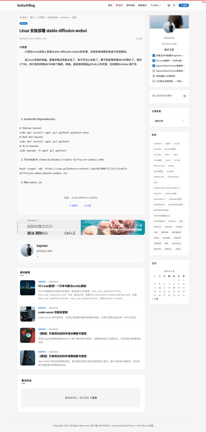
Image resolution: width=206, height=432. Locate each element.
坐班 (181, 221)
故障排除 (164, 232)
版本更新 (166, 238)
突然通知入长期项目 (165, 76)
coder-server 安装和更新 (53, 312)
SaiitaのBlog (26, 5)
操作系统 (52, 17)
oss (155, 182)
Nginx (171, 166)
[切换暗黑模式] (169, 5)
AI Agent (158, 144)
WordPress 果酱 (145, 426)
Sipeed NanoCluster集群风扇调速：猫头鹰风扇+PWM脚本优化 (170, 66)
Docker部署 (170, 149)
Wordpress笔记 (161, 210)
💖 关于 (119, 5)
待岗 (155, 232)
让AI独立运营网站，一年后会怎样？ (170, 81)
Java (175, 155)
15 (174, 288)
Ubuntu (65, 17)
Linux (168, 160)
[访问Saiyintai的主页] (169, 27)
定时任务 (157, 227)
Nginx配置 (158, 171)
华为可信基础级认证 (162, 216)
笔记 (32, 17)
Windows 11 (159, 199)
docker (157, 149)
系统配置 (157, 243)
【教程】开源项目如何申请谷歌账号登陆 (62, 333)
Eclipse (157, 155)
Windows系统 (175, 199)
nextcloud (159, 166)
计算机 (41, 17)
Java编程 (158, 160)
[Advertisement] (81, 91)
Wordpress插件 (175, 204)
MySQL (177, 160)
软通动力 (168, 249)
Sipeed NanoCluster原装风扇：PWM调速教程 (170, 71)
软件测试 (130, 5)
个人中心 (154, 5)
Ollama (170, 171)
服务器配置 (176, 232)
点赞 (74, 206)
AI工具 (176, 144)
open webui (173, 177)
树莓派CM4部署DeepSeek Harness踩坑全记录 (170, 55)
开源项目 (179, 227)
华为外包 (172, 221)
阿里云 (178, 249)
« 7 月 (155, 299)
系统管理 (177, 238)
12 (159, 288)
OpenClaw (159, 177)
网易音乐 (142, 5)
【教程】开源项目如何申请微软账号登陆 (62, 356)
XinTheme (130, 426)
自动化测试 (176, 243)
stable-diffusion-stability (84, 198)
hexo (167, 155)
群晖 (166, 243)
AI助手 (168, 144)
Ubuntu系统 (170, 193)
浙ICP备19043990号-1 (100, 426)
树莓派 (156, 238)
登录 (185, 5)
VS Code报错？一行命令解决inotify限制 (62, 286)
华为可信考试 (159, 221)
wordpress (159, 204)
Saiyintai (41, 245)
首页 (110, 5)
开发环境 (168, 227)
